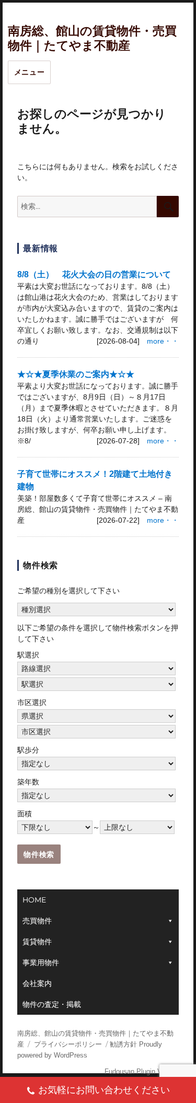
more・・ (163, 341)
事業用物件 (40, 962)
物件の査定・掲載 (51, 1004)
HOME (34, 900)
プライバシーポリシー (68, 1044)
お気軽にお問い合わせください (104, 1090)
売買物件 (37, 920)
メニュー (29, 72)
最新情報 (40, 248)
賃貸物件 (37, 941)
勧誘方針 (123, 1044)
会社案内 (37, 983)
